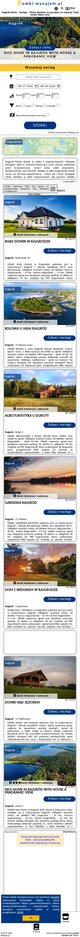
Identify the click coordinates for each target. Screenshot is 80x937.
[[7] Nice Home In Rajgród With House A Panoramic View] (40, 764)
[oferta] (14, 235)
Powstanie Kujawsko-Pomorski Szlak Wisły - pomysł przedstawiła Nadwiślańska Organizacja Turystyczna (40, 840)
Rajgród (10, 202)
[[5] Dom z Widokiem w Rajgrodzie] (40, 565)
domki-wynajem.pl (40, 4)
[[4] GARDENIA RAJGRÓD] (40, 478)
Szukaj (40, 125)
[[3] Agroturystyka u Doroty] (40, 391)
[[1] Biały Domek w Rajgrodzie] (40, 216)
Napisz (76, 935)
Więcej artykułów (11, 832)
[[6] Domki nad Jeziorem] (40, 677)
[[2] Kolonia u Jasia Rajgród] (40, 304)
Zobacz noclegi (59, 250)
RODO (20, 912)
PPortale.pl (5, 935)
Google (55, 897)
